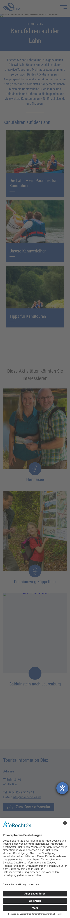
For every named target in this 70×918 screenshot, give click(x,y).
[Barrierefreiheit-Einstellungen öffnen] (62, 788)
